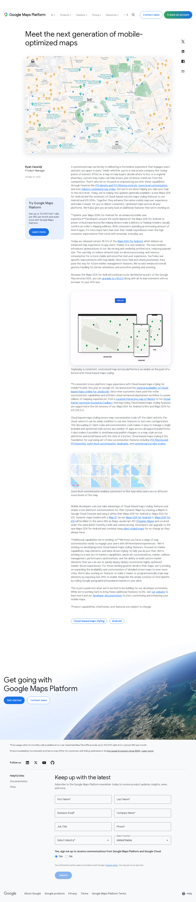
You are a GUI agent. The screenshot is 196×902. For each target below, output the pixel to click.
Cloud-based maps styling (89, 621)
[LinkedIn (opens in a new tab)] (27, 763)
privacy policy (112, 865)
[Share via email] (183, 71)
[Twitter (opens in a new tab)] (36, 763)
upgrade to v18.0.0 (112, 278)
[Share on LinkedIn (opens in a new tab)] (183, 51)
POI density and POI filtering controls (116, 185)
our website (158, 592)
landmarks (122, 443)
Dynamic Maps (145, 521)
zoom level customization (152, 185)
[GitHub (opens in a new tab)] (52, 763)
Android (117, 621)
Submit (63, 875)
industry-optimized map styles (99, 189)
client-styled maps (133, 528)
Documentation (18, 781)
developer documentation (107, 595)
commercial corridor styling (149, 443)
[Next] (126, 15)
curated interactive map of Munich (135, 399)
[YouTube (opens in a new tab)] (44, 763)
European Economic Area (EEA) (123, 750)
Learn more (147, 750)
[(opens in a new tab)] (10, 893)
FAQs (13, 787)
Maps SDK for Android (130, 241)
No (71, 856)
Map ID (113, 517)
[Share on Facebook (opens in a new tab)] (183, 61)
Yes (61, 856)
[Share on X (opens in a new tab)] (183, 41)
